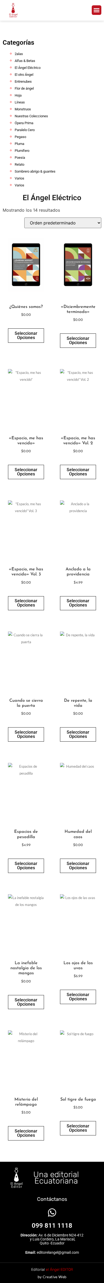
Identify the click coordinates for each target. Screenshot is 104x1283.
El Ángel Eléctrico (28, 68)
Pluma (19, 144)
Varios (19, 178)
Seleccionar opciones (26, 335)
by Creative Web (52, 1276)
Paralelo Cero (25, 130)
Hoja (18, 95)
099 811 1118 (52, 1225)
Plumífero (22, 151)
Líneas (20, 102)
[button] (96, 10)
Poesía (20, 158)
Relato (19, 164)
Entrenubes (23, 81)
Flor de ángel (24, 88)
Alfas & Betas (25, 61)
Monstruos (23, 109)
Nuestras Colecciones (31, 116)
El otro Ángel (24, 75)
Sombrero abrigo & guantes (35, 171)
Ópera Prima (24, 123)
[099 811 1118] (52, 1212)
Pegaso (20, 137)
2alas (19, 54)
